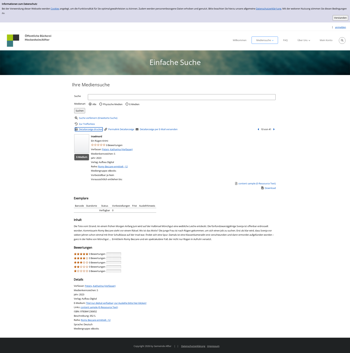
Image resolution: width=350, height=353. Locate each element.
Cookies (55, 8)
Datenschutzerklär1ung (268, 8)
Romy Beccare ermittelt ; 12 (113, 166)
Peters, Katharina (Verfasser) (117, 149)
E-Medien (134, 104)
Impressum (213, 346)
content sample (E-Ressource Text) (99, 307)
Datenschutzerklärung (193, 346)
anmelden (340, 27)
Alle (94, 104)
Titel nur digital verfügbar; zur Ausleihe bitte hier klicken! (116, 303)
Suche (77, 96)
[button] (342, 40)
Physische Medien (112, 104)
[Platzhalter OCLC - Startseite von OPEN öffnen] (29, 40)
